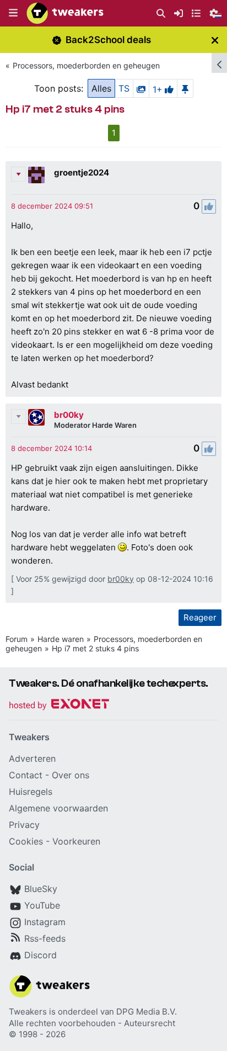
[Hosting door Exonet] (59, 705)
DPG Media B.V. (146, 1011)
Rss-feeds (45, 938)
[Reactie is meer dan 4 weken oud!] (52, 205)
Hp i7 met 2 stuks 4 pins (95, 648)
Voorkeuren (76, 841)
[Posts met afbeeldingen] (141, 88)
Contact (25, 775)
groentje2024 (81, 172)
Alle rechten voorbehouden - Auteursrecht (92, 1023)
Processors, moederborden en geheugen (86, 65)
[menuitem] (161, 13)
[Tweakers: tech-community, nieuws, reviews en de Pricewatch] (65, 13)
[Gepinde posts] (185, 88)
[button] (13, 13)
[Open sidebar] (219, 63)
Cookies (26, 841)
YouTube (42, 905)
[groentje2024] (36, 175)
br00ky (69, 415)
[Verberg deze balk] (215, 40)
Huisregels (30, 791)
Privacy (24, 824)
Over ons (70, 775)
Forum (17, 639)
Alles (101, 88)
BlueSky (40, 888)
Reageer (200, 617)
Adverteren (32, 758)
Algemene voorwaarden (58, 808)
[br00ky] (36, 417)
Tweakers (28, 1011)
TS (123, 88)
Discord (40, 954)
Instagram (45, 921)
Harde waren (60, 639)
